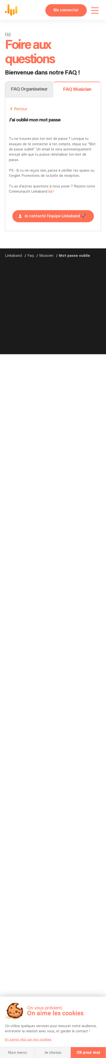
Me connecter (66, 10)
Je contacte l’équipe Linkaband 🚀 (55, 216)
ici (50, 191)
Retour (20, 109)
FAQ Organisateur (29, 89)
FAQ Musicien (77, 89)
